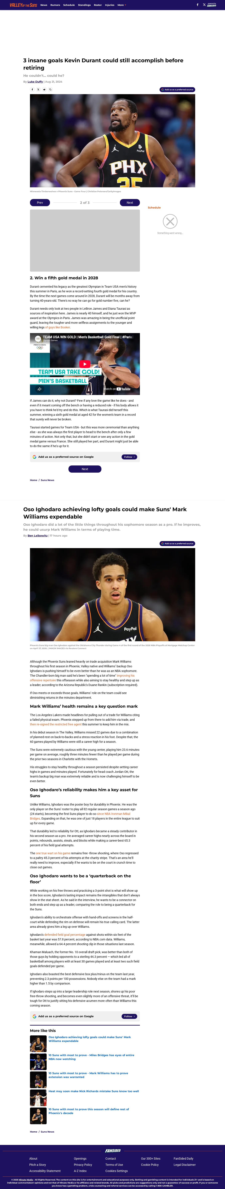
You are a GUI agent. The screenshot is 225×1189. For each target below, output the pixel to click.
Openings (80, 1158)
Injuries (109, 5)
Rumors (55, 5)
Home (33, 480)
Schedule (69, 5)
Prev (40, 202)
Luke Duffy (35, 81)
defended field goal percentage (64, 934)
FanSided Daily (183, 1158)
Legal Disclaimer (185, 1164)
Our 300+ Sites (150, 1158)
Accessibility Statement (45, 1171)
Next (130, 202)
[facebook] (197, 4)
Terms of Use (114, 1164)
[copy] (50, 89)
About (33, 1158)
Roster (98, 5)
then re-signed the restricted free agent (56, 724)
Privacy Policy (83, 1164)
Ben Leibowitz (38, 535)
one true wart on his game (53, 853)
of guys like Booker (57, 327)
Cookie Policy (150, 1164)
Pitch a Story (37, 1164)
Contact (110, 1158)
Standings (84, 5)
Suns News (47, 480)
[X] (204, 4)
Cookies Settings (116, 1171)
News (43, 5)
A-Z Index (80, 1171)
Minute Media (26, 1179)
